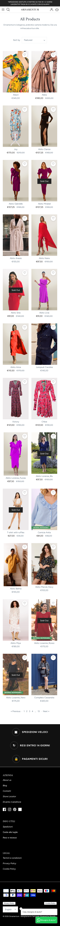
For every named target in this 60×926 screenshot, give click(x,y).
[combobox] (34, 40)
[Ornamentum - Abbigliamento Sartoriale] (30, 9)
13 (39, 711)
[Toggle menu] (3, 9)
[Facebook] (4, 809)
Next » (46, 711)
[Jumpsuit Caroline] (44, 344)
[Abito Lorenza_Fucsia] (16, 453)
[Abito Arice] (16, 344)
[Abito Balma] (16, 564)
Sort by (16, 40)
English (8, 909)
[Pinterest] (14, 809)
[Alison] (16, 71)
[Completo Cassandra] (44, 674)
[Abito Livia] (44, 289)
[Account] (51, 9)
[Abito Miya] (16, 620)
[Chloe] (44, 398)
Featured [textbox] (28, 40)
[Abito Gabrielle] (16, 180)
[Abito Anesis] (16, 235)
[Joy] (16, 126)
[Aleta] (44, 71)
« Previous (15, 711)
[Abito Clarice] (44, 126)
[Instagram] (9, 809)
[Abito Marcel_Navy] (44, 564)
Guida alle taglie (10, 832)
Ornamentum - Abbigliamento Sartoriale (24, 916)
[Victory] (16, 398)
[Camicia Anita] (44, 509)
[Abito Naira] (44, 235)
